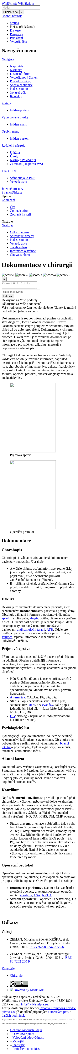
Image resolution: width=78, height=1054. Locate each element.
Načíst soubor (19, 88)
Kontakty (16, 96)
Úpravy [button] (7, 196)
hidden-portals (19, 110)
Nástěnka (16, 70)
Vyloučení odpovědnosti (28, 1037)
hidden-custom (19, 138)
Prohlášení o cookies (26, 1048)
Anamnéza (17, 697)
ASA (36, 895)
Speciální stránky (21, 85)
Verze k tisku (18, 181)
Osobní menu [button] (10, 131)
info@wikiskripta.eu (34, 1004)
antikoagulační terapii (31, 629)
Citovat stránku (20, 254)
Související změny (22, 236)
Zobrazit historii (20, 214)
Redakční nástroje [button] (13, 145)
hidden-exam (18, 124)
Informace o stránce (23, 251)
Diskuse (15, 30)
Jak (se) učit (18, 92)
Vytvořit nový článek (23, 77)
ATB (50, 629)
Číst (12, 207)
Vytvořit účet (18, 41)
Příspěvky (16, 34)
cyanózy (47, 705)
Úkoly (14, 156)
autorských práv (58, 1012)
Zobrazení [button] (8, 200)
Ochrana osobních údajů (26, 1030)
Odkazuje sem (19, 232)
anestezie (26, 895)
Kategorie (8, 968)
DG (12, 716)
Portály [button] (6, 103)
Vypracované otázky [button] (15, 117)
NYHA (47, 895)
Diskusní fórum (20, 74)
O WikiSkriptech (23, 1034)
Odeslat (8, 296)
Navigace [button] (8, 59)
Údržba (15, 152)
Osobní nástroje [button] (12, 16)
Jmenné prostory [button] (12, 188)
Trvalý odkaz (18, 247)
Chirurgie (16, 975)
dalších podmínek (13, 1015)
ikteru (31, 705)
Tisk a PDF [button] (9, 171)
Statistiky (18, 1045)
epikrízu (7, 618)
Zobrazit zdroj (19, 210)
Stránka (7, 192)
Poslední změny (20, 81)
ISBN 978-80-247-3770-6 (47, 947)
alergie (34, 618)
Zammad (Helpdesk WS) (26, 164)
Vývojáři (18, 1041)
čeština (14, 23)
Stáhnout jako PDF (22, 178)
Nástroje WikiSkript (23, 160)
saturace (7, 637)
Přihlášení (16, 38)
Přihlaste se (10, 11)
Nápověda (17, 66)
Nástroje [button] (7, 221)
